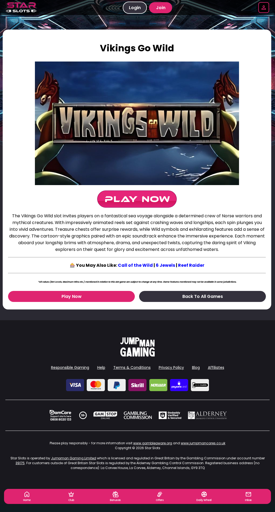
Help (101, 367)
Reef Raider (191, 265)
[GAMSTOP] (105, 415)
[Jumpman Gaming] (137, 355)
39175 (20, 463)
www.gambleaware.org (152, 443)
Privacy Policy (171, 367)
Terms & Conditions (132, 367)
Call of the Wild (135, 265)
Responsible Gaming (70, 367)
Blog (196, 367)
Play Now (71, 296)
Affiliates (216, 367)
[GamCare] (60, 415)
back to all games (202, 296)
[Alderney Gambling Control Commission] (207, 415)
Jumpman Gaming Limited (73, 458)
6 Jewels (165, 265)
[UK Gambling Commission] (138, 415)
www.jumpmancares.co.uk (203, 443)
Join (160, 8)
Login (135, 8)
